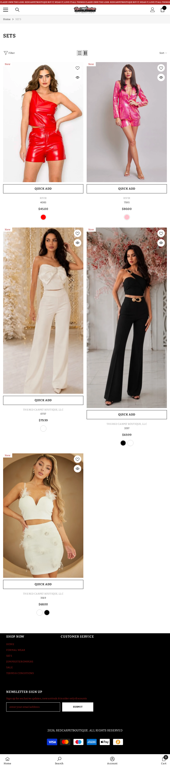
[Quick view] (77, 77)
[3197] (127, 318)
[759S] (127, 122)
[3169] (43, 515)
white (43, 428)
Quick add (43, 188)
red (43, 217)
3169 (43, 597)
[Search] (17, 9)
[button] (79, 53)
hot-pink (127, 217)
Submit (78, 707)
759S (127, 202)
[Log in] (152, 9)
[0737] (43, 311)
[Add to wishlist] (77, 68)
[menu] (5, 9)
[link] (59, 760)
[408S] (43, 122)
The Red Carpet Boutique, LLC (43, 409)
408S (43, 202)
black (123, 443)
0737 (43, 413)
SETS (18, 19)
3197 (127, 428)
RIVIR (43, 198)
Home (7, 19)
